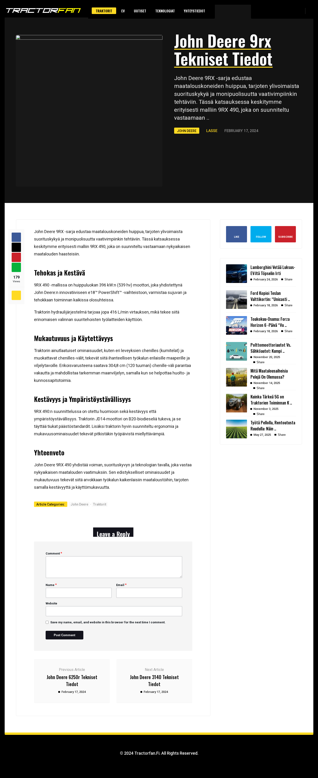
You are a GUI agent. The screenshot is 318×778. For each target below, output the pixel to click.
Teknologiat (165, 10)
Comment (54, 553)
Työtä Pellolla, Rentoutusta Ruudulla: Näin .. (272, 425)
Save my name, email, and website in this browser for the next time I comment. (108, 622)
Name (51, 585)
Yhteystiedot (194, 10)
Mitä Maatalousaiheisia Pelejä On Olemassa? (269, 374)
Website (51, 603)
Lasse (211, 131)
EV (123, 10)
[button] (311, 10)
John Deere (186, 131)
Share (288, 279)
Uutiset (140, 10)
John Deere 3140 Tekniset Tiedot (154, 680)
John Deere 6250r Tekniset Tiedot (72, 680)
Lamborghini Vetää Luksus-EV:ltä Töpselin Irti (272, 270)
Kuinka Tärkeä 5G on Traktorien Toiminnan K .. (271, 400)
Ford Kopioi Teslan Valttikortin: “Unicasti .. (270, 296)
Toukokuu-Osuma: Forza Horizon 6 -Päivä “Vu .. (270, 322)
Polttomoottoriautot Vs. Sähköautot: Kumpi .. (270, 348)
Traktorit (104, 10)
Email (121, 585)
